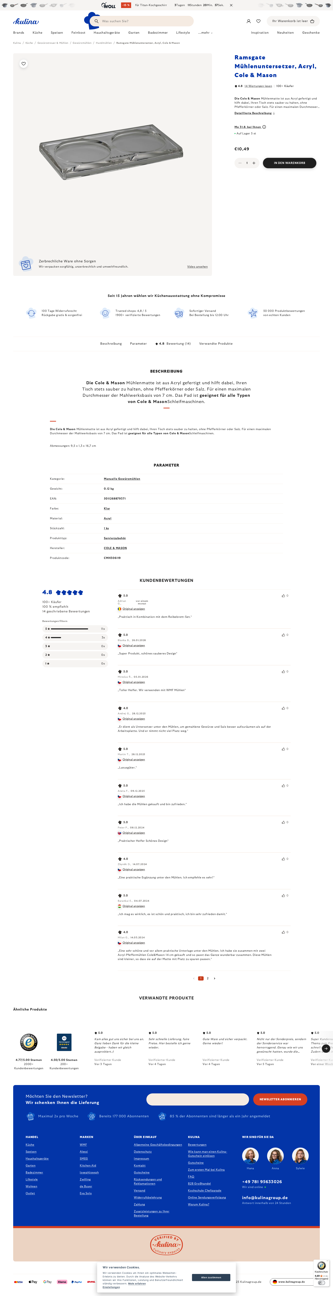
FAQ (191, 1176)
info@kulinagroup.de (265, 1198)
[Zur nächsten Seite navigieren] (214, 978)
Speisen (31, 1151)
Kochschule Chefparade (204, 1190)
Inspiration (260, 32)
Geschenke (311, 32)
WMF (83, 1144)
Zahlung (139, 1204)
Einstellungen (111, 1287)
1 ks (106, 528)
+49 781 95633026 (262, 1182)
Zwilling (85, 1179)
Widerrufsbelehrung (148, 1197)
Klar (107, 508)
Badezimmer (34, 1172)
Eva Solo (86, 1193)
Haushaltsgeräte (37, 1158)
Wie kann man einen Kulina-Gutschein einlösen (207, 1153)
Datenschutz (143, 1151)
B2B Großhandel (199, 1183)
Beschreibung (111, 343)
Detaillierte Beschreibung (253, 113)
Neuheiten (285, 32)
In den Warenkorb (289, 163)
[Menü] (327, 1262)
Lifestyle (32, 1179)
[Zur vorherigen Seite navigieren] (194, 978)
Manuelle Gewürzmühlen (122, 478)
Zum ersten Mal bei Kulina (206, 1169)
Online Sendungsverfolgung (207, 1197)
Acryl (108, 518)
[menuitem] (18, 34)
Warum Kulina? (198, 1204)
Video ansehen (197, 266)
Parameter (138, 343)
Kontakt (140, 1165)
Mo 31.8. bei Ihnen (248, 127)
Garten (31, 1165)
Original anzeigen (134, 609)
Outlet (30, 1193)
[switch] (321, 1283)
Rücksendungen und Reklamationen (148, 1181)
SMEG (84, 1158)
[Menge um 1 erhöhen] (254, 163)
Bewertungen (197, 1144)
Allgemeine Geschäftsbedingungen (158, 1144)
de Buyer (86, 1186)
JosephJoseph (89, 1172)
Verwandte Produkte (216, 343)
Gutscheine (142, 1172)
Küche (30, 1144)
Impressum (141, 1158)
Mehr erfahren (137, 1283)
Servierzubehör (115, 538)
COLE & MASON (115, 548)
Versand (139, 1190)
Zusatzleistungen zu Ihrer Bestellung (151, 1213)
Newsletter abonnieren (280, 1099)
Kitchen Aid (88, 1165)
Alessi (84, 1151)
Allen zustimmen (211, 1277)
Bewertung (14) (175, 343)
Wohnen (31, 1186)
